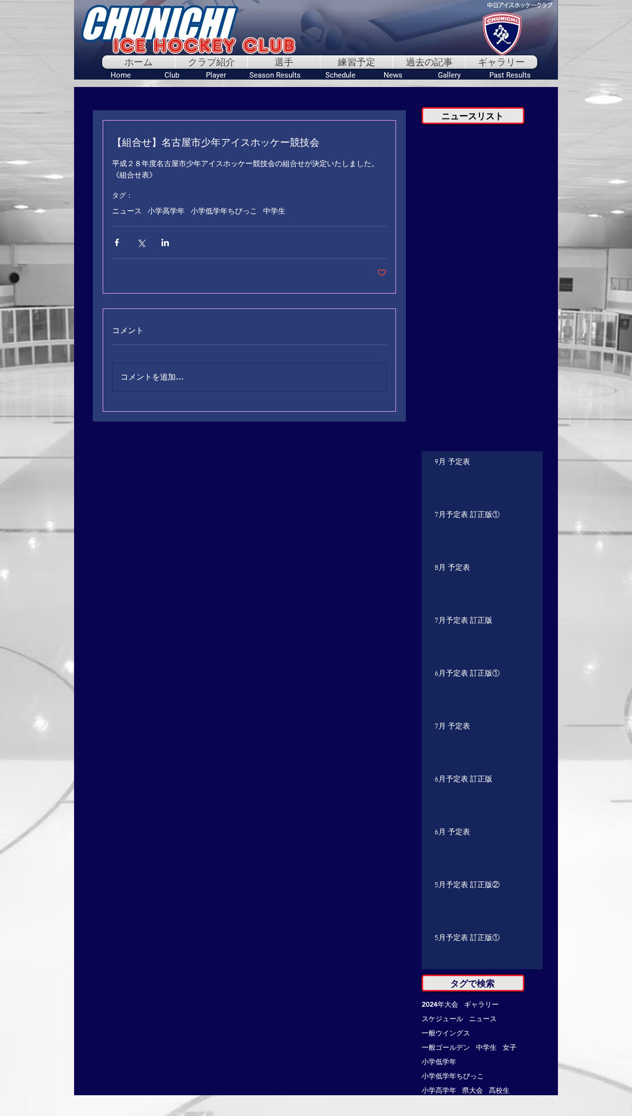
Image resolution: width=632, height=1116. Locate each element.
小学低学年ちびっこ (224, 211)
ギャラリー (481, 1004)
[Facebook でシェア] (116, 242)
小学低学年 (439, 1062)
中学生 (274, 211)
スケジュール (442, 1019)
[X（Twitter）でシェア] (141, 242)
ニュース (127, 211)
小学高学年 (166, 211)
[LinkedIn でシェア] (165, 242)
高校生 (499, 1090)
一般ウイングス (446, 1033)
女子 (509, 1047)
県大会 (472, 1090)
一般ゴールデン (446, 1047)
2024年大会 (440, 1004)
